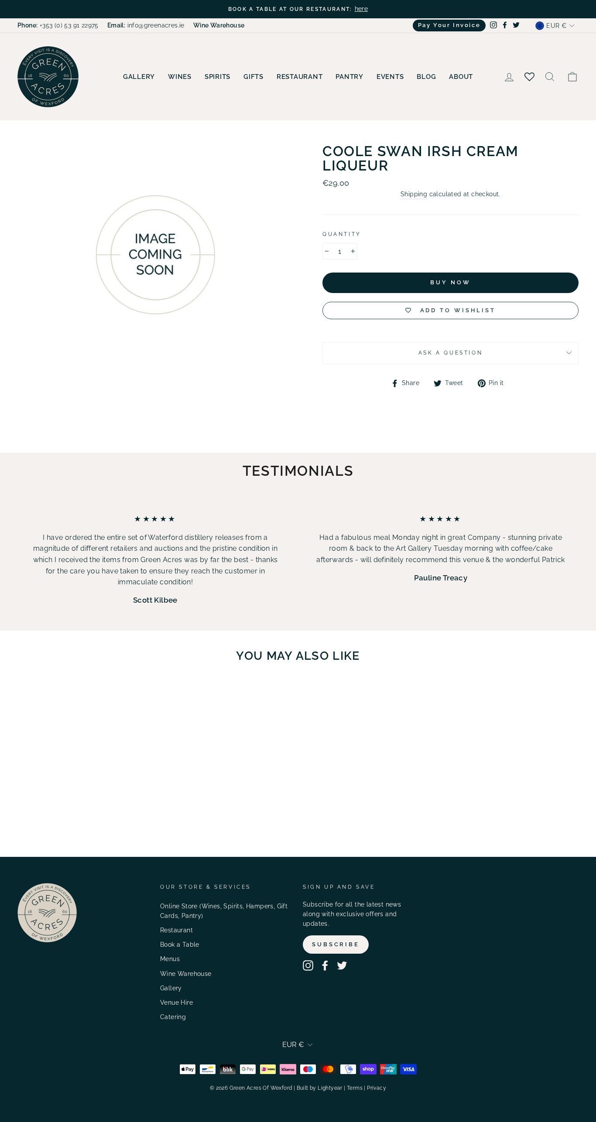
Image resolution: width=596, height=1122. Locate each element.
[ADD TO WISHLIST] (111, 694)
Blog (426, 77)
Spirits (217, 77)
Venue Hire (176, 1002)
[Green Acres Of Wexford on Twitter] (342, 965)
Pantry (349, 77)
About (461, 77)
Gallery (139, 77)
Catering (173, 1016)
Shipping (414, 194)
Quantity (341, 234)
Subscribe (336, 944)
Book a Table (179, 944)
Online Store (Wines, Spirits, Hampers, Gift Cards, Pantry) (224, 911)
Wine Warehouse (186, 973)
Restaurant (300, 77)
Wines (180, 77)
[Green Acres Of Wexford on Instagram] (308, 965)
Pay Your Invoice (449, 25)
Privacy (376, 1088)
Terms (355, 1088)
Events (390, 77)
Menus (170, 958)
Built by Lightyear (320, 1088)
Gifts (253, 77)
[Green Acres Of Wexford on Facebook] (325, 965)
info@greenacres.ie (146, 25)
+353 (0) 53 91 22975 (58, 25)
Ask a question (450, 353)
